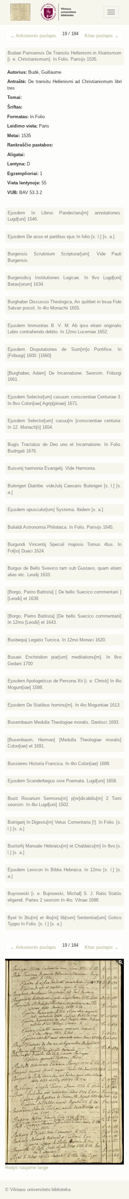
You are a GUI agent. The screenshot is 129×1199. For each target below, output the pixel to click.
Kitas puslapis (102, 35)
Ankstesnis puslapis (33, 35)
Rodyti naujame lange (26, 1167)
